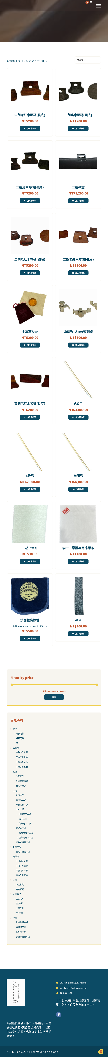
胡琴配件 (20, 738)
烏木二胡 (20, 809)
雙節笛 (16, 856)
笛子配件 (20, 733)
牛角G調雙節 (22, 860)
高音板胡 (20, 889)
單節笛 (16, 747)
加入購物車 (31, 128)
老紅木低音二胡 (23, 851)
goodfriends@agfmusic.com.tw (73, 988)
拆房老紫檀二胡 (23, 842)
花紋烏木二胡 (25, 823)
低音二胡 (17, 847)
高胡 (15, 771)
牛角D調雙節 (22, 865)
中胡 (15, 917)
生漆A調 (19, 898)
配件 (15, 729)
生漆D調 (20, 908)
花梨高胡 (20, 776)
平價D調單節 (22, 766)
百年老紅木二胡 (26, 837)
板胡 (15, 880)
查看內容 (80, 489)
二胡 (15, 790)
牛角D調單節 (22, 757)
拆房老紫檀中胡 (23, 936)
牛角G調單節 (22, 752)
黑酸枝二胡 (21, 799)
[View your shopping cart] (90, 2)
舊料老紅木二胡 (26, 832)
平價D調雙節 (22, 875)
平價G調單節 (22, 762)
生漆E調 (19, 903)
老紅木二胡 (21, 828)
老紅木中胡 (21, 931)
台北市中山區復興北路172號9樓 (73, 983)
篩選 (54, 697)
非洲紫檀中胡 (22, 922)
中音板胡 (20, 884)
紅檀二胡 (20, 794)
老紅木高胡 (21, 785)
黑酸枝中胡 (21, 927)
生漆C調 (19, 913)
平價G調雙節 (22, 870)
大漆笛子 (17, 894)
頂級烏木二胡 (25, 813)
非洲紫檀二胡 (22, 804)
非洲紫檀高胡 (22, 780)
